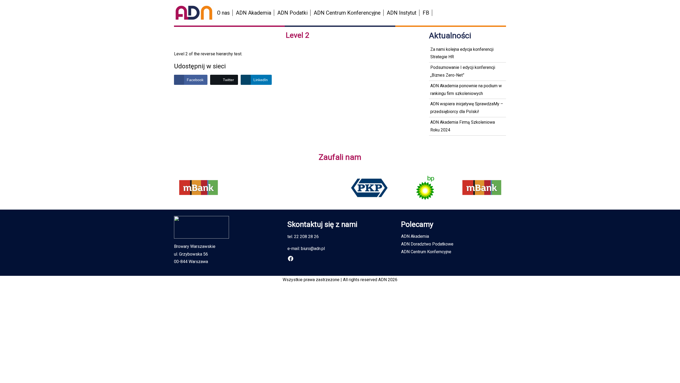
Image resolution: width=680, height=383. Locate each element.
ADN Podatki (292, 13)
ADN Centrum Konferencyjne (347, 13)
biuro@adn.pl (313, 248)
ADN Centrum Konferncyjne (426, 251)
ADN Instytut (401, 13)
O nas (223, 13)
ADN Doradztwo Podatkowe (427, 244)
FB (426, 13)
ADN (382, 279)
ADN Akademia (253, 13)
